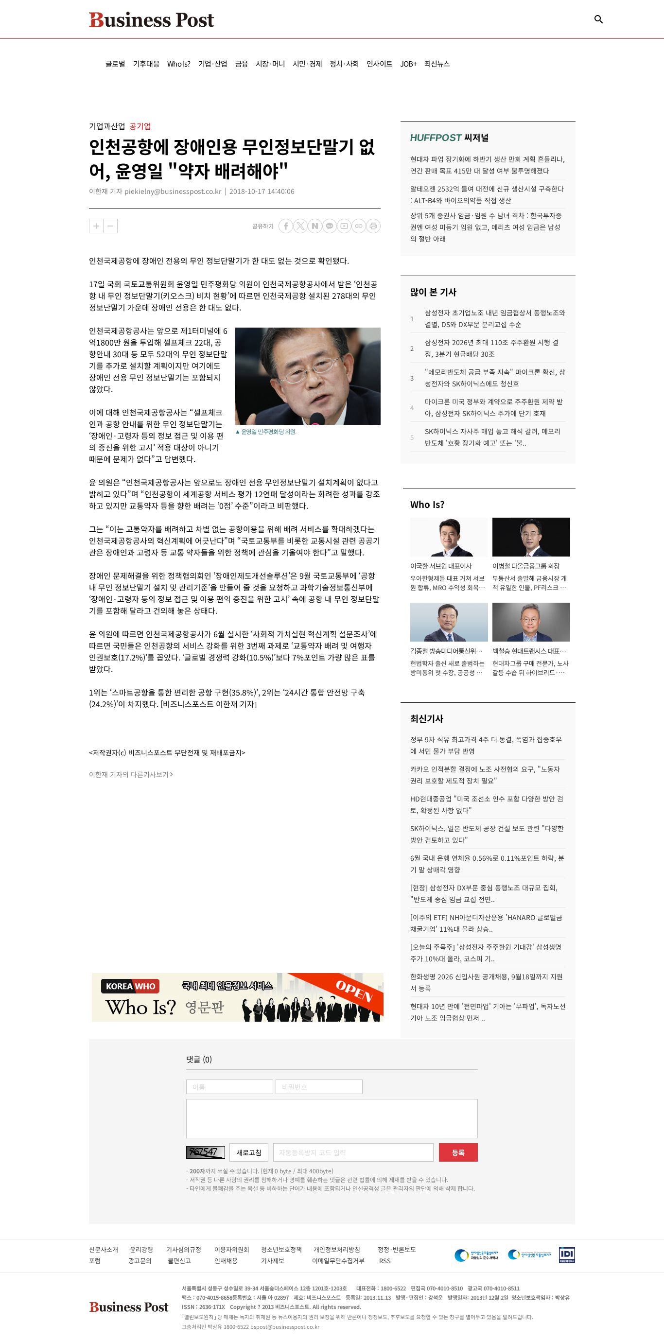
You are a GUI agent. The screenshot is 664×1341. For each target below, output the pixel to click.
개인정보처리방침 (346, 1249)
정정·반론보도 (397, 1249)
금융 (241, 63)
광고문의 (142, 1260)
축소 (110, 226)
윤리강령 (148, 1249)
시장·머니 (270, 63)
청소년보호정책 (287, 1249)
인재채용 (232, 1260)
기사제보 (281, 1260)
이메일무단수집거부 (340, 1260)
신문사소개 (109, 1249)
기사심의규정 (190, 1249)
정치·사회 (344, 63)
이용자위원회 (237, 1249)
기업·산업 (212, 63)
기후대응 (146, 63)
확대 (96, 226)
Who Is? (178, 63)
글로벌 (115, 63)
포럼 (103, 1260)
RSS (385, 1260)
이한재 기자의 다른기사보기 (129, 774)
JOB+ (408, 63)
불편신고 (186, 1260)
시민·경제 (307, 63)
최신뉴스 (437, 63)
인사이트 (379, 63)
